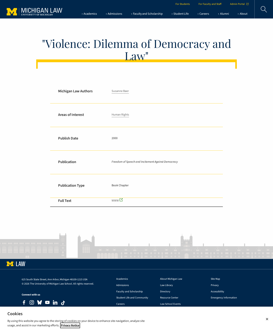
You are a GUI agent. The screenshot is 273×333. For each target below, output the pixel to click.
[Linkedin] (55, 303)
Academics (122, 279)
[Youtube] (47, 303)
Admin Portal (237, 4)
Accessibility (217, 291)
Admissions (122, 285)
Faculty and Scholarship (129, 291)
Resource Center (169, 298)
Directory (165, 291)
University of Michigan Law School (31, 9)
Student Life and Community (132, 298)
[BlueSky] (39, 303)
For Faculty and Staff (210, 4)
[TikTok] (63, 303)
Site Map (215, 279)
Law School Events (170, 304)
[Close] (267, 319)
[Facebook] (24, 303)
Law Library (166, 285)
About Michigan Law (171, 279)
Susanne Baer (120, 91)
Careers (120, 304)
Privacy (215, 285)
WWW (115, 201)
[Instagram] (32, 303)
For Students (183, 4)
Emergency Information (224, 298)
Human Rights (120, 115)
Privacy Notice (70, 325)
